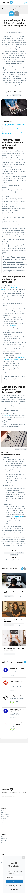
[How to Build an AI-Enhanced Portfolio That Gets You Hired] (14, 645)
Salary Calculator (4, 820)
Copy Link (9, 91)
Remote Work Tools (5, 816)
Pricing (2, 810)
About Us (3, 854)
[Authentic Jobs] (7, 2)
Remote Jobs (3, 840)
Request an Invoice (5, 814)
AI (8, 501)
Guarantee (3, 812)
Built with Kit (14, 889)
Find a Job (3, 834)
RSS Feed (3, 842)
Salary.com (6, 415)
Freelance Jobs (4, 838)
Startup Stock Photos (20, 449)
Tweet (20, 91)
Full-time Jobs (4, 836)
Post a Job (3, 808)
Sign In (2, 822)
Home (4, 6)
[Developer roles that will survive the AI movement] (14, 617)
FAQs (2, 860)
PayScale (18, 406)
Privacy (2, 862)
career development (9, 552)
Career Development (12, 6)
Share (15, 91)
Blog (2, 857)
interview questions (19, 552)
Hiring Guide (3, 818)
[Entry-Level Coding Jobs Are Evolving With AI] (14, 588)
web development (14, 554)
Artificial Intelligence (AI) (9, 653)
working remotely (17, 517)
